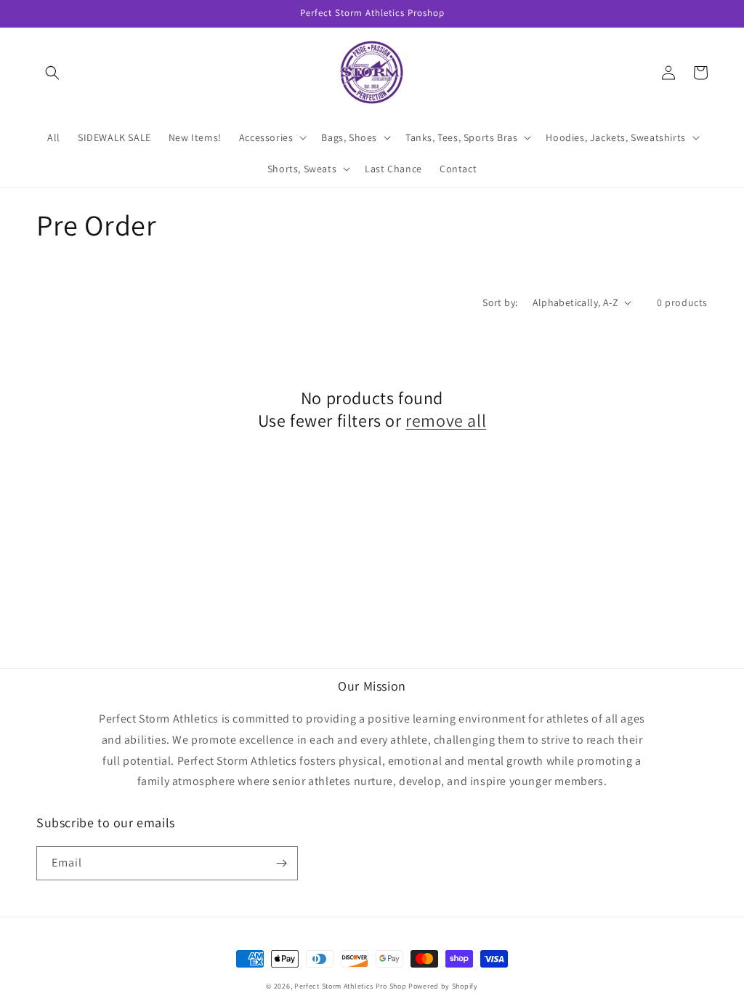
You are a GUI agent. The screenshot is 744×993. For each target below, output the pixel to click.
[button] (52, 73)
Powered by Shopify (443, 986)
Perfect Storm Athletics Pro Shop (350, 986)
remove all (445, 420)
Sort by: (499, 302)
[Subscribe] (281, 863)
